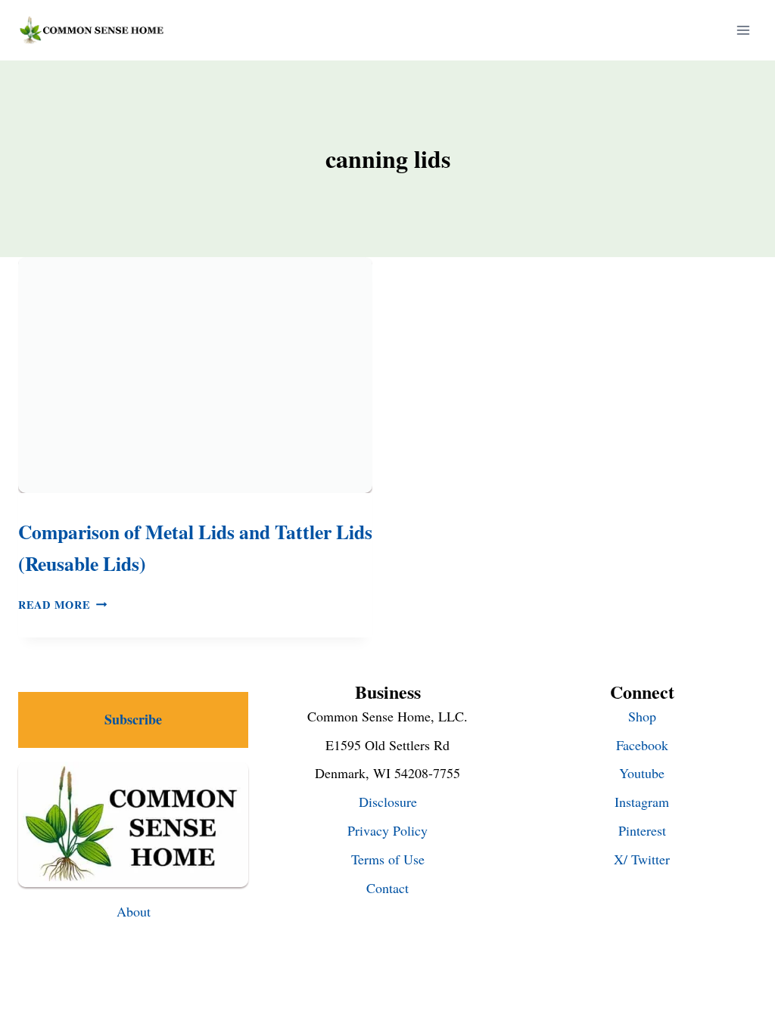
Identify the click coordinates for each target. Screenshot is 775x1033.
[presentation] (195, 375)
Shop (642, 716)
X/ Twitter (642, 859)
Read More (62, 605)
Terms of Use (388, 859)
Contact (387, 888)
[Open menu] (743, 30)
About (134, 911)
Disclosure (388, 802)
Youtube (642, 773)
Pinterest (642, 830)
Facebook (642, 745)
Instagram (642, 802)
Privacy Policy (387, 830)
